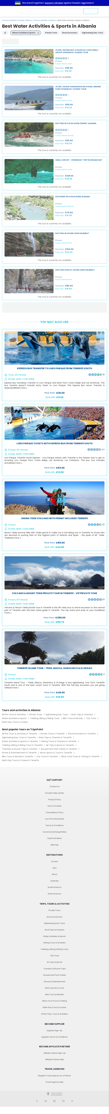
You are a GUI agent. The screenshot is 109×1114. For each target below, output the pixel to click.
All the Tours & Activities (14, 714)
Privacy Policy (54, 799)
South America (54, 887)
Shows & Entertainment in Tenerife (19, 752)
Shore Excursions (54, 917)
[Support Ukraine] (17, 3)
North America (54, 893)
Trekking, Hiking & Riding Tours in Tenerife (22, 745)
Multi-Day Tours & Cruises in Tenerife (20, 760)
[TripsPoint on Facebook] (54, 1101)
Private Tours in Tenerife (52, 733)
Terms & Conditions (55, 825)
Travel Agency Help (54, 1082)
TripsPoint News (54, 838)
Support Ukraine (54, 3)
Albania (29, 20)
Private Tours (36, 714)
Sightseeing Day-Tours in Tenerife (19, 737)
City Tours (91, 718)
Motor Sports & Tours (54, 988)
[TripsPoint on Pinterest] (37, 1101)
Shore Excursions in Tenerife (82, 733)
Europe (21, 20)
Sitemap (54, 844)
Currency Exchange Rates (54, 832)
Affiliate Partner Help (54, 1059)
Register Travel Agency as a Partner (54, 1075)
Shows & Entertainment (54, 981)
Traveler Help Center (54, 793)
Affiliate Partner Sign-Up (55, 1053)
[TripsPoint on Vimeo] (72, 1101)
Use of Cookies (54, 806)
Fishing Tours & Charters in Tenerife (59, 741)
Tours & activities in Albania (45, 20)
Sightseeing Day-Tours (57, 714)
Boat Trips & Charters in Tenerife (55, 737)
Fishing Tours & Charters (54, 942)
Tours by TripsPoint (9, 20)
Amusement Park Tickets (54, 975)
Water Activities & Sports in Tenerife (20, 741)
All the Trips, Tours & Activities (54, 1014)
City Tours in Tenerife (47, 756)
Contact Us (55, 786)
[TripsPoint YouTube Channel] (46, 1101)
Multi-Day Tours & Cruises (15, 722)
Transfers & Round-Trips (54, 968)
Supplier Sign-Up (54, 1030)
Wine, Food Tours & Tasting (54, 1001)
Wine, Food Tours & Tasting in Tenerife (80, 756)
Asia (54, 868)
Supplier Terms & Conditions (54, 1037)
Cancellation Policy (54, 812)
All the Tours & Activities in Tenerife (20, 733)
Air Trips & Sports (54, 962)
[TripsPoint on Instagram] (63, 1101)
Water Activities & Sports (14, 718)
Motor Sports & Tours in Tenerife (56, 752)
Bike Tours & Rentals (73, 718)
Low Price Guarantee (54, 818)
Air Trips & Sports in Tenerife (60, 745)
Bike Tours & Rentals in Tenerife (18, 756)
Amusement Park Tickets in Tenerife (59, 749)
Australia (55, 880)
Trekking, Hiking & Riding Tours (45, 718)
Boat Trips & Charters (82, 714)
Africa (54, 874)
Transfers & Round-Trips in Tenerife (20, 749)
